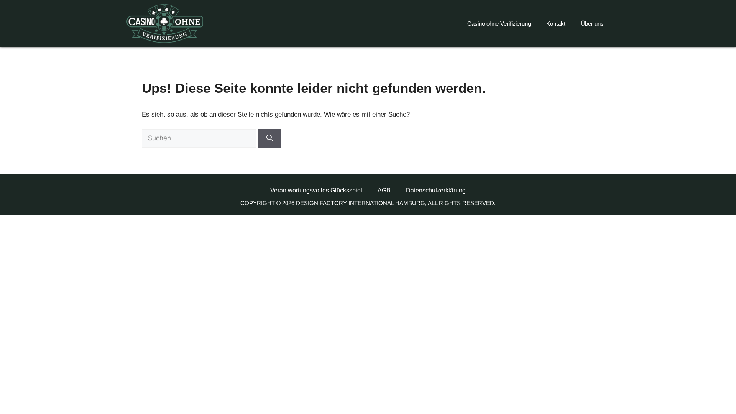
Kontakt (555, 23)
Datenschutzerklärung (436, 190)
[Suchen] (269, 138)
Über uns (592, 23)
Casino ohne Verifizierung (499, 23)
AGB (384, 190)
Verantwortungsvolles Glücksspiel (316, 190)
